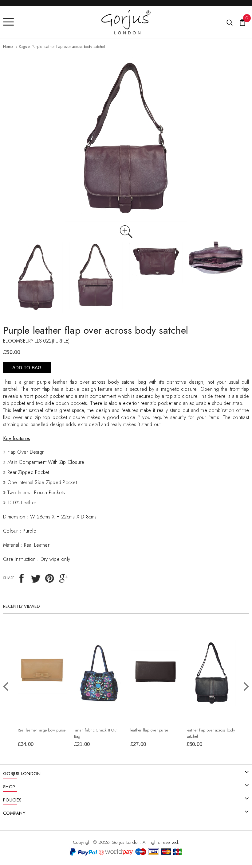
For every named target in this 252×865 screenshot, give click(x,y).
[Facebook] (21, 578)
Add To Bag (27, 367)
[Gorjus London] (126, 13)
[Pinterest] (49, 578)
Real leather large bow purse (42, 730)
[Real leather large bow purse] (42, 656)
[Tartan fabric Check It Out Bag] (98, 646)
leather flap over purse (149, 730)
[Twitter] (35, 578)
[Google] (63, 578)
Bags (23, 46)
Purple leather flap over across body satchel (68, 46)
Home (8, 46)
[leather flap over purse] (155, 653)
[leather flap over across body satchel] (211, 643)
